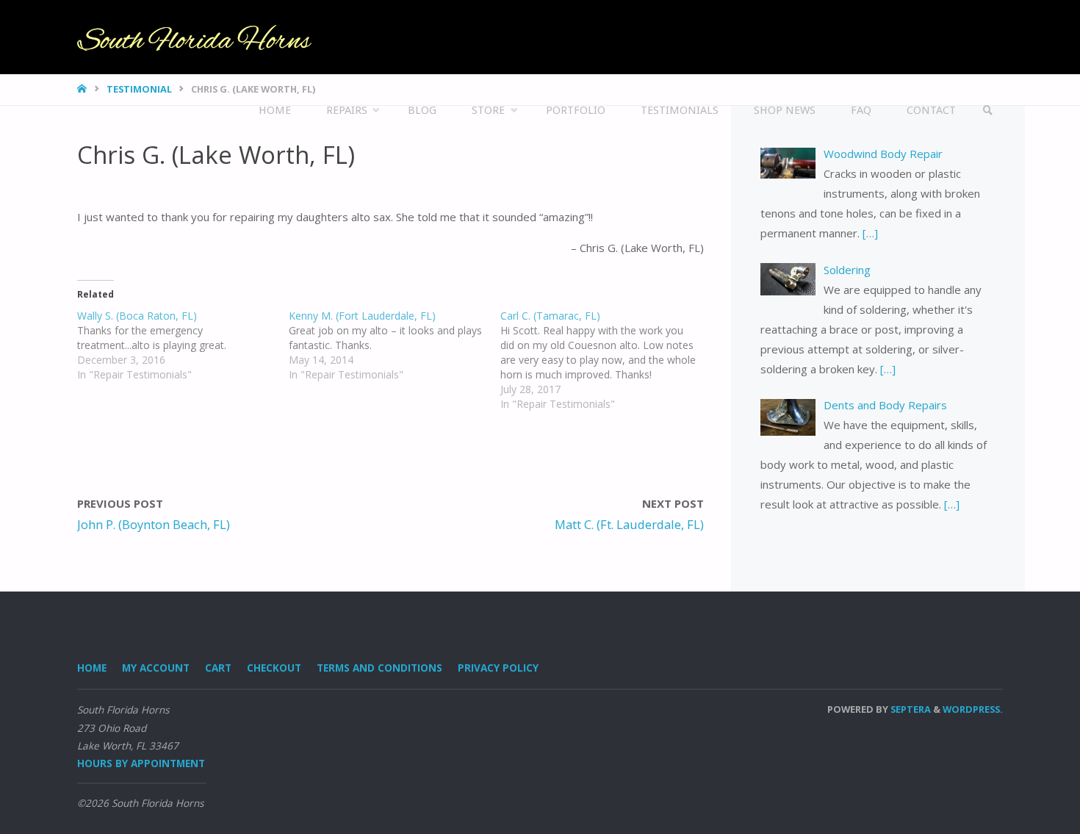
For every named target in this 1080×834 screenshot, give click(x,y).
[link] (988, 110)
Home (92, 668)
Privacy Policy (498, 668)
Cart (218, 668)
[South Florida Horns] (194, 36)
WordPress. (973, 709)
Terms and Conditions (379, 668)
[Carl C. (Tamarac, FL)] (606, 360)
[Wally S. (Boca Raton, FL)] (183, 345)
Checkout (274, 668)
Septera (909, 709)
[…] (869, 233)
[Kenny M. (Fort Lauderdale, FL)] (394, 345)
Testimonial (139, 89)
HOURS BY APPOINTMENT (141, 763)
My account (156, 668)
